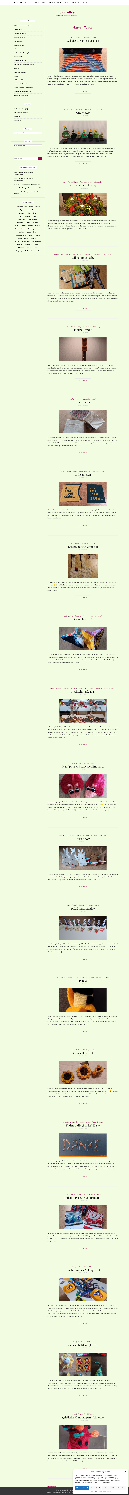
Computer (20, 213)
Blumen (27, 210)
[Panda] (83, 1000)
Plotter (17, 241)
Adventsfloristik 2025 (83, 185)
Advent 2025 (83, 113)
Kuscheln (21, 232)
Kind (84, 110)
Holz (30, 2)
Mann (37, 2)
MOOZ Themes (59, 1492)
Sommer (98, 688)
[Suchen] (40, 158)
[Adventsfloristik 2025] (83, 204)
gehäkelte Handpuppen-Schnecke (83, 1417)
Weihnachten (92, 110)
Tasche (28, 248)
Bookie (34, 210)
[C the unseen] (83, 493)
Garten (35, 216)
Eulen (20, 216)
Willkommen (17, 120)
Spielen (19, 244)
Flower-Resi (65, 12)
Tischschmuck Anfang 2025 (83, 1270)
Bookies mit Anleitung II (83, 547)
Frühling (66, 688)
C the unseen (83, 474)
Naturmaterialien (55, 2)
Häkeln (77, 37)
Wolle (85, 2)
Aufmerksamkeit (34, 207)
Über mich (17, 116)
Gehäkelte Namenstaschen (83, 40)
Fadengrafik (80, 1122)
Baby (61, 254)
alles (16, 2)
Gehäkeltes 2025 (83, 1053)
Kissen (23, 229)
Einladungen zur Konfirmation (83, 1198)
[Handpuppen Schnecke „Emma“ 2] (83, 785)
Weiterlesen (83, 91)
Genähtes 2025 (83, 619)
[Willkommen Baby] (83, 277)
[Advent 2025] (83, 132)
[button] (125, 1472)
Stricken (21, 248)
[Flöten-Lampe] (83, 349)
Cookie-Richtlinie (94, 1491)
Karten (75, 471)
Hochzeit (35, 222)
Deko (28, 213)
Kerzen (70, 182)
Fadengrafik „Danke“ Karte (83, 1125)
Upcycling (76, 2)
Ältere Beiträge (52, 1486)
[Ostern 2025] (83, 858)
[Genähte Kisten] (83, 421)
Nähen (44, 2)
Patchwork (86, 254)
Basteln (23, 2)
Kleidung (78, 616)
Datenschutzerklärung (105, 1491)
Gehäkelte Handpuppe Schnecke (30, 184)
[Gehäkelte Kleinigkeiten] (83, 1364)
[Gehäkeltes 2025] (83, 1072)
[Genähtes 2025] (83, 638)
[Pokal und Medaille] (83, 927)
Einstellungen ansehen (114, 1488)
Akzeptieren (82, 1488)
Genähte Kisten (83, 402)
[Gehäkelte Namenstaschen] (83, 60)
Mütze (35, 232)
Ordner (38, 235)
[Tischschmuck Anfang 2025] (83, 1289)
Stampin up (96, 835)
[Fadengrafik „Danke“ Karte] (83, 1144)
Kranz (76, 182)
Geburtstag (21, 219)
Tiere (35, 248)
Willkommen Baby (83, 257)
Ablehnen (95, 1488)
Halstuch (20, 222)
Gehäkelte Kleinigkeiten (83, 1345)
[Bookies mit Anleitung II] (83, 566)
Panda (83, 981)
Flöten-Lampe (83, 330)
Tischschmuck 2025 (83, 691)
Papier (67, 2)
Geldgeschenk (32, 219)
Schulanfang (36, 241)
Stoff (104, 254)
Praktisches (86, 37)
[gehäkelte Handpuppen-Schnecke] (83, 1436)
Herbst (79, 688)
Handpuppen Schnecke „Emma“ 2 (83, 766)
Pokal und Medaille (83, 908)
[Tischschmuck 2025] (83, 710)
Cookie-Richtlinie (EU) (21, 109)
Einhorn (35, 213)
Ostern (19, 238)
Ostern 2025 (83, 839)
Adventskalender (21, 207)
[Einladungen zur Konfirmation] (83, 1217)
